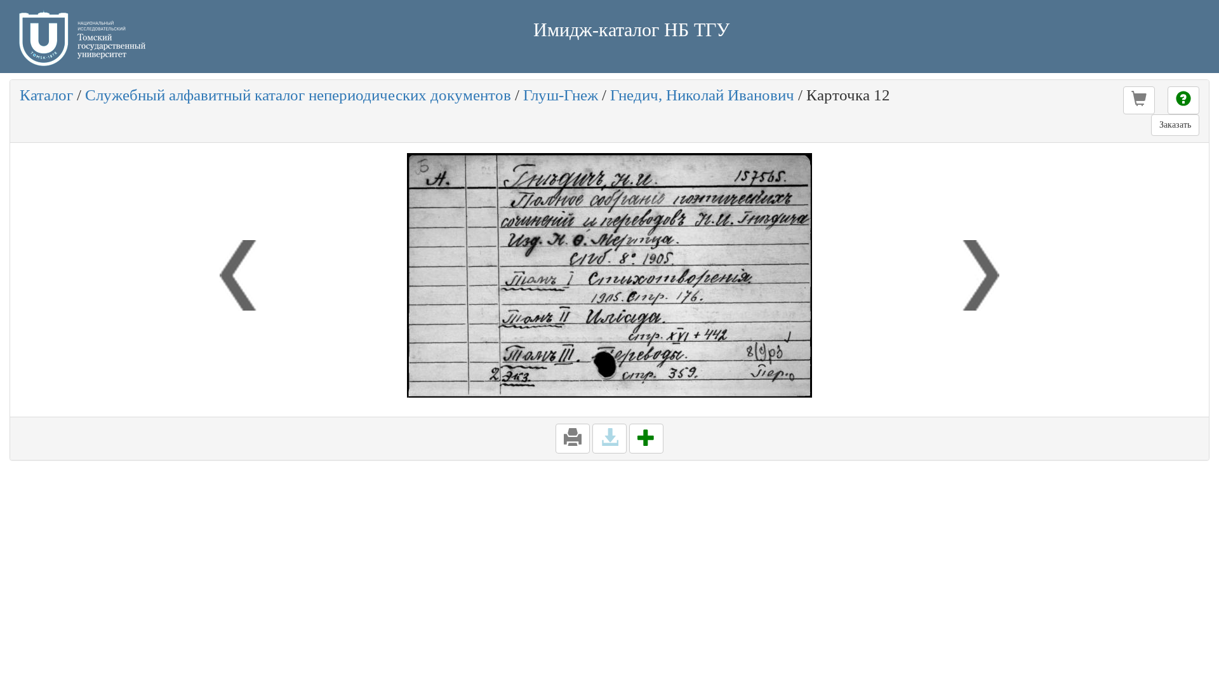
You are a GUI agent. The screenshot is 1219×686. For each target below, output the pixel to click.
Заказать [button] (1175, 125)
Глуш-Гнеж (560, 95)
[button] (1139, 100)
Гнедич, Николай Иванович (702, 95)
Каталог (46, 95)
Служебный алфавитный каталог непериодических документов (298, 95)
